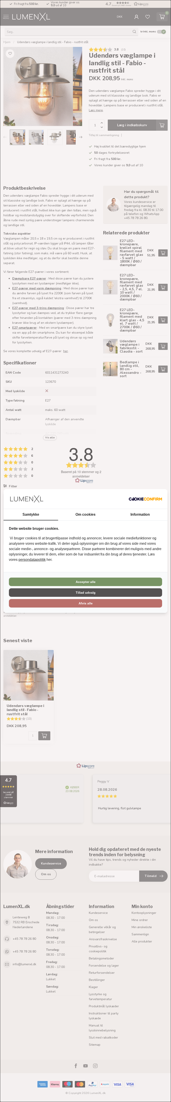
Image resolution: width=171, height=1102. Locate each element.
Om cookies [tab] (85, 514)
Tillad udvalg (86, 592)
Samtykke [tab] (30, 514)
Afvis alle (86, 603)
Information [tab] (140, 514)
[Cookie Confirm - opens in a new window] (145, 498)
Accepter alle (86, 582)
